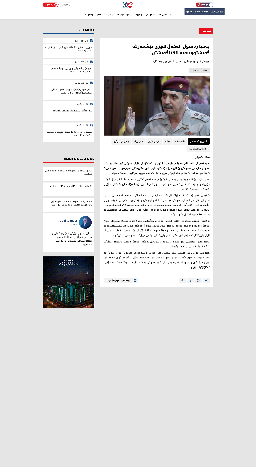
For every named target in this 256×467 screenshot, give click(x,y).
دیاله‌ (167, 141)
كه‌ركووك (138, 141)
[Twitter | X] (190, 280)
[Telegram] (206, 280)
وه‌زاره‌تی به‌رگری (121, 141)
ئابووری (150, 14)
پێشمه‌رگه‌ (180, 141)
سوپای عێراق (154, 141)
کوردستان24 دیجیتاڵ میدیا (118, 280)
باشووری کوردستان (198, 141)
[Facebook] (182, 280)
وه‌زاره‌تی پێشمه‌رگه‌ (198, 149)
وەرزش (138, 14)
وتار (99, 14)
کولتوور (124, 14)
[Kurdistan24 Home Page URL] (128, 5)
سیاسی (166, 14)
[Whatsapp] (198, 280)
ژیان (110, 14)
